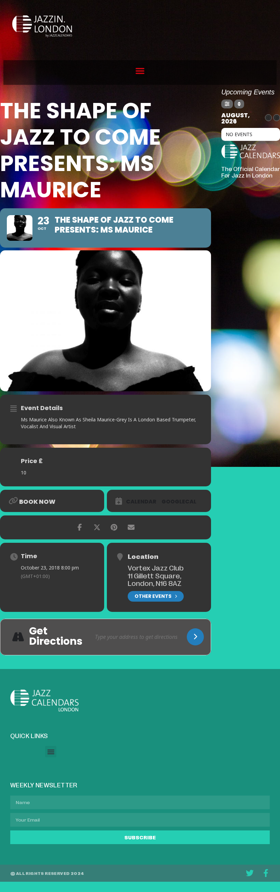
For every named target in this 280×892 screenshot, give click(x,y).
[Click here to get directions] (195, 636)
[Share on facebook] (79, 527)
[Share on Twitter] (97, 527)
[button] (140, 71)
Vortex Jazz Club (156, 567)
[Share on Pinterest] (114, 527)
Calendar (141, 501)
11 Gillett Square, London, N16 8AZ (154, 579)
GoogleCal (179, 501)
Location (143, 556)
